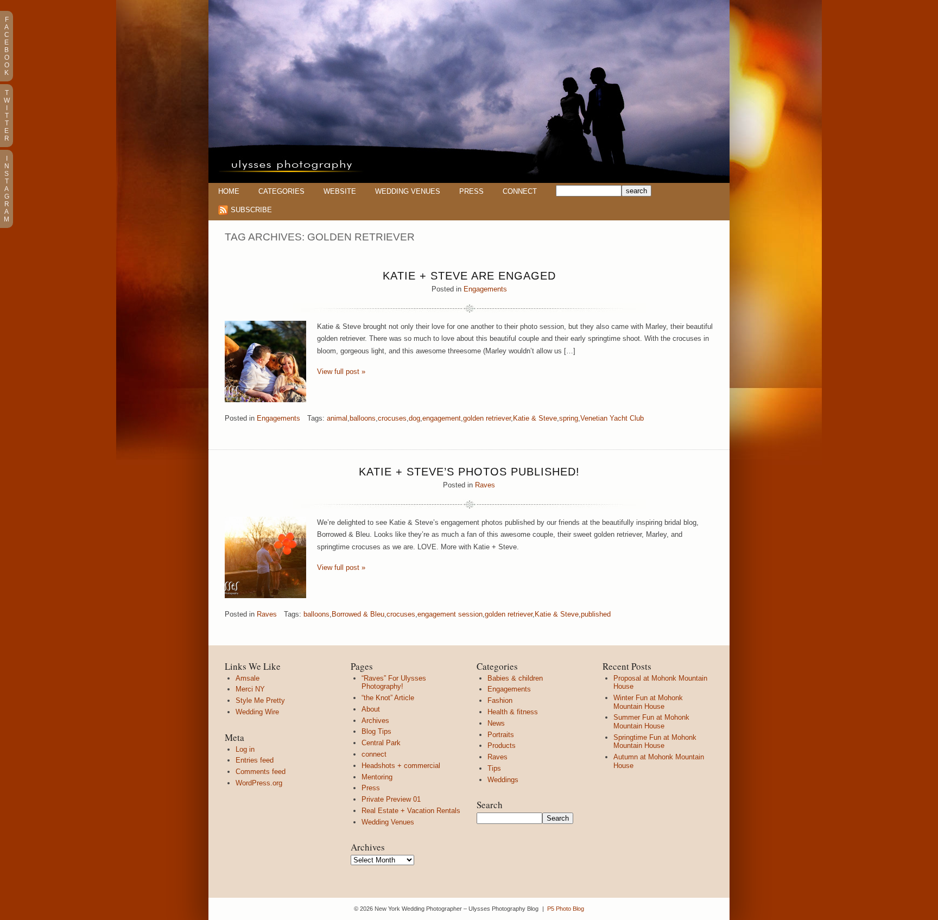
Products (501, 745)
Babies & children (515, 678)
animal (337, 418)
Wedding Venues (407, 191)
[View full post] (265, 361)
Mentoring (377, 777)
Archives (375, 720)
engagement (441, 418)
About (371, 709)
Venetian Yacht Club (612, 418)
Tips (494, 768)
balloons (363, 418)
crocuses (392, 418)
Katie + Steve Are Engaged (469, 276)
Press (471, 191)
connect (374, 754)
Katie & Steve (535, 418)
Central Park (381, 743)
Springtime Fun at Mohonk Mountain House (654, 741)
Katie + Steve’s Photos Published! (469, 472)
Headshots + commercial (401, 766)
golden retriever (487, 418)
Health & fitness (512, 712)
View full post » (341, 371)
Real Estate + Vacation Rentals (411, 811)
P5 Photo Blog (565, 908)
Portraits (500, 735)
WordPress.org (259, 783)
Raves (485, 485)
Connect (520, 191)
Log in (245, 749)
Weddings (502, 780)
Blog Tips (376, 731)
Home (228, 191)
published (596, 614)
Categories (281, 191)
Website (340, 191)
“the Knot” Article (388, 698)
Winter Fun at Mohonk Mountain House (648, 702)
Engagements (485, 289)
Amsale (247, 678)
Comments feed (261, 771)
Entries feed (255, 760)
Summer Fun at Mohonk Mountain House (651, 721)
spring (568, 418)
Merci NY (250, 689)
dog (414, 418)
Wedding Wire (257, 712)
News (496, 723)
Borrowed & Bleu (358, 614)
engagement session (450, 614)
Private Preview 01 (391, 799)
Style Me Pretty (260, 700)
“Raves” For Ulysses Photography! (394, 682)
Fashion (499, 700)
